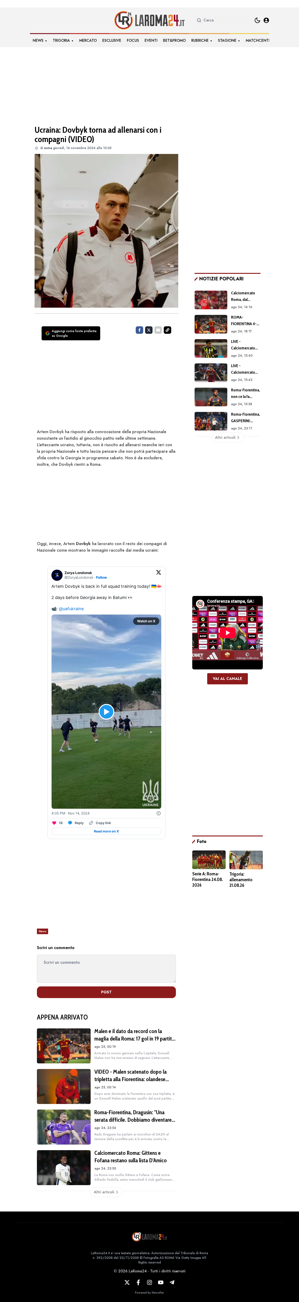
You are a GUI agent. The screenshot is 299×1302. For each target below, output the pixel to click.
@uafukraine (71, 608)
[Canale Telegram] (172, 1282)
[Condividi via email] (158, 330)
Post (106, 992)
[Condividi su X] (149, 330)
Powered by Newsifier (149, 1293)
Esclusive (111, 40)
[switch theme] (257, 20)
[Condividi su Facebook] (139, 330)
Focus (133, 40)
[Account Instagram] (149, 1282)
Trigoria (61, 40)
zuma (48, 148)
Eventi (151, 40)
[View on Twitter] (158, 575)
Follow (101, 577)
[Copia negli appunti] (167, 330)
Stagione (227, 40)
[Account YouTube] (161, 1282)
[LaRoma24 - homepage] (149, 20)
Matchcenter (259, 40)
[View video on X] (106, 712)
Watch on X (146, 621)
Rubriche (200, 40)
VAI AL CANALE (227, 678)
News (38, 40)
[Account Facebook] (138, 1282)
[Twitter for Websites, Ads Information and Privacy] (158, 813)
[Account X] (127, 1282)
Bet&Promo (174, 40)
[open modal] (266, 20)
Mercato (88, 40)
